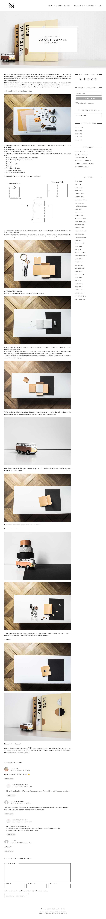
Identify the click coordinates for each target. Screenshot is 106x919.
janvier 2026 (79, 196)
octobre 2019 (80, 234)
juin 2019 (78, 246)
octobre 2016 (80, 268)
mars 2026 (78, 190)
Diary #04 (78, 137)
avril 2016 (79, 283)
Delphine (14, 768)
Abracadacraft (17, 801)
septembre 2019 (81, 237)
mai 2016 (78, 280)
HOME (50, 5)
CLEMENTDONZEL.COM (60, 911)
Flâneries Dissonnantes (84, 163)
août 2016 (79, 271)
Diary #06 (78, 130)
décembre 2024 (80, 218)
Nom (8, 883)
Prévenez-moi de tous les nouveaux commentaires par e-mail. (26, 891)
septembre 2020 (81, 231)
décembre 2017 (80, 252)
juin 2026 (78, 181)
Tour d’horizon (64, 5)
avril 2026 (79, 187)
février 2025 (79, 215)
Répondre (9, 778)
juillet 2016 (79, 274)
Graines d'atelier (53, 36)
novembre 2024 (80, 221)
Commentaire (12, 863)
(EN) (100, 5)
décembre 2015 (80, 296)
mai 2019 (78, 249)
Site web (54, 883)
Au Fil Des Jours (81, 151)
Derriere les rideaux (83, 160)
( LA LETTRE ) (79, 127)
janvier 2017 (79, 265)
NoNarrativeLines (20, 784)
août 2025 (79, 209)
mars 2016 (78, 286)
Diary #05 (78, 133)
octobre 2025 (80, 203)
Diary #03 (78, 140)
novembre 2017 (80, 255)
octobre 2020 (80, 228)
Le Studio (78, 5)
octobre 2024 (80, 224)
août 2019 (79, 240)
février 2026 (79, 193)
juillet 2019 (79, 243)
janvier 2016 (79, 293)
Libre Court (79, 170)
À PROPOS (90, 5)
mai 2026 (78, 184)
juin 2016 (78, 277)
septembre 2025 (81, 206)
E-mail (31, 883)
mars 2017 (78, 262)
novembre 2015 (80, 299)
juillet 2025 (79, 212)
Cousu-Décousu (81, 157)
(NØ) (49, 909)
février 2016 (79, 290)
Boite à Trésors (81, 154)
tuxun (13, 840)
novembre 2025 (80, 200)
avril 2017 (79, 259)
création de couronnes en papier (17, 752)
